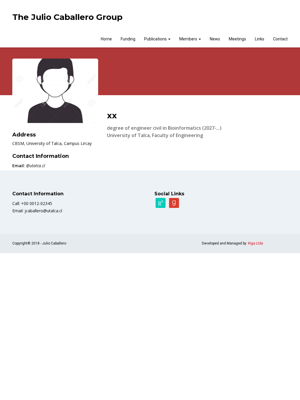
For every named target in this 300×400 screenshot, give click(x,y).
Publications (156, 39)
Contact (280, 39)
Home (106, 39)
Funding (128, 39)
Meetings (237, 39)
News (215, 39)
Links (259, 39)
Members (188, 39)
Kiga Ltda (255, 243)
